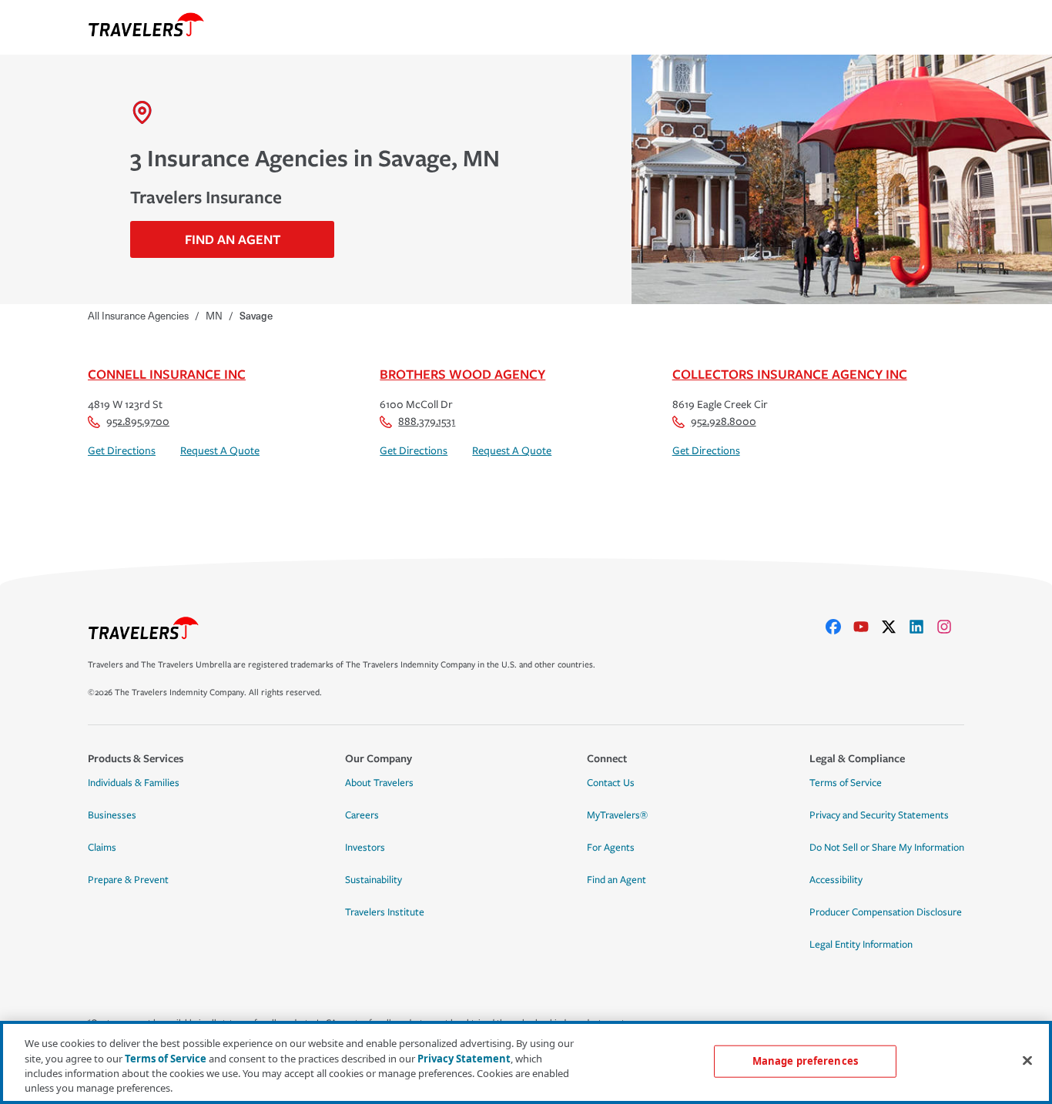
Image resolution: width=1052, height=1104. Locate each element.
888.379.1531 (426, 421)
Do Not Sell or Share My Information (886, 847)
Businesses (112, 815)
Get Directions (122, 450)
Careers (362, 815)
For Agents (611, 847)
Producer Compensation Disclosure (885, 912)
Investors (365, 847)
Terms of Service (845, 783)
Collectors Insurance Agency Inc (789, 374)
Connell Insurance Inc (167, 374)
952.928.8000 (723, 421)
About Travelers (379, 783)
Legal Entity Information (861, 944)
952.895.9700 (137, 421)
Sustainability (373, 880)
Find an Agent (616, 880)
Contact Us (611, 783)
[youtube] (867, 626)
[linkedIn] (922, 626)
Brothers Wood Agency (462, 374)
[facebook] (839, 626)
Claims (102, 847)
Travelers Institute (384, 912)
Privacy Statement (464, 1058)
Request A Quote (220, 450)
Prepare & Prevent (128, 880)
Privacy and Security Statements (879, 815)
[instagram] (950, 626)
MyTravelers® (617, 815)
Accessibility (836, 880)
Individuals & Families (133, 783)
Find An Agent (232, 239)
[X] (895, 626)
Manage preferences (805, 1061)
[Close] (1027, 1060)
